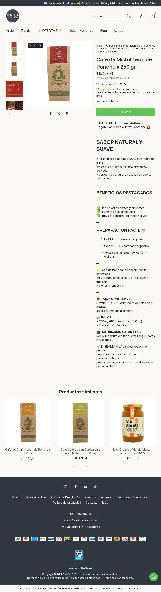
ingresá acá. (94, 577)
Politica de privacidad (67, 502)
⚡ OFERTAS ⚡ (50, 31)
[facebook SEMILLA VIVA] (75, 486)
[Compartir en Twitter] (59, 114)
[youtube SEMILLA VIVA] (85, 486)
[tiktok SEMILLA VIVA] (95, 486)
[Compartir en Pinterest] (66, 114)
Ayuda (118, 31)
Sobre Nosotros (81, 31)
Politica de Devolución (65, 497)
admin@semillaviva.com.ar (80, 520)
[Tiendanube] (80, 568)
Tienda (26, 31)
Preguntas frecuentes (99, 497)
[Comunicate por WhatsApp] (153, 576)
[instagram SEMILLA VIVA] (65, 486)
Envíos (16, 497)
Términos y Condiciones (133, 497)
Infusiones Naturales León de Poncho (125, 47)
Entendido (135, 588)
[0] (151, 16)
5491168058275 (80, 513)
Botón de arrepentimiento (119, 577)
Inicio (10, 31)
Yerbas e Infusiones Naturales (122, 45)
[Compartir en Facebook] (51, 114)
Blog (103, 31)
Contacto (92, 502)
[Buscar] (129, 15)
